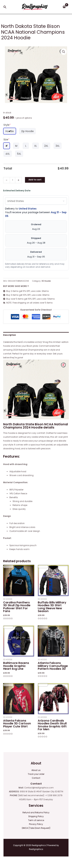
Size (6, 139)
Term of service (36, 820)
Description (9, 335)
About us (36, 770)
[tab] (36, 335)
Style (7, 125)
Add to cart (34, 179)
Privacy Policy (36, 824)
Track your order (36, 774)
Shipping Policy (36, 816)
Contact (36, 778)
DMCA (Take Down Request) (36, 828)
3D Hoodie (46, 281)
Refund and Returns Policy (36, 812)
